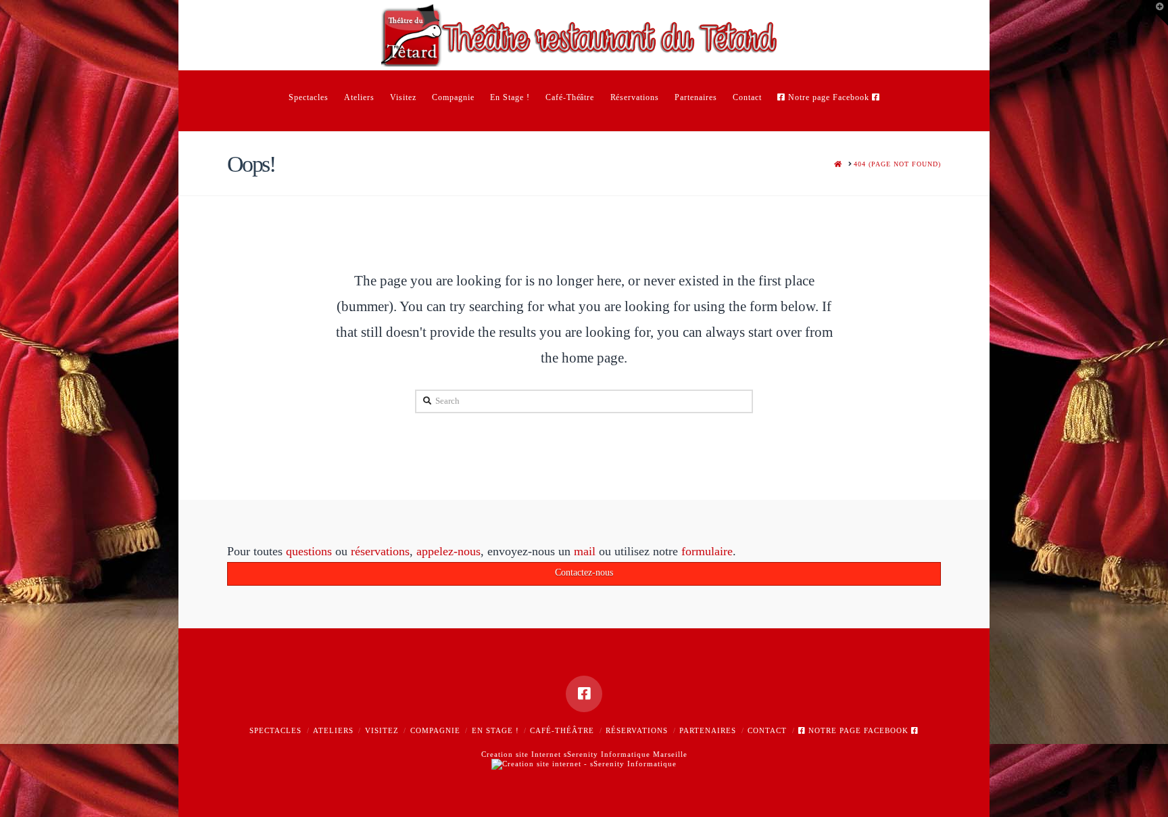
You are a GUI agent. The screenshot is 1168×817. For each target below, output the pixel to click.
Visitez (382, 730)
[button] (1155, 13)
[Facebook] (584, 694)
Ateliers (333, 730)
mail (584, 551)
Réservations (637, 730)
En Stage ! (495, 730)
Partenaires (707, 730)
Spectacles (275, 730)
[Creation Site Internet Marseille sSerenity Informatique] (584, 764)
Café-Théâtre (562, 730)
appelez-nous (448, 551)
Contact (767, 730)
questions (309, 551)
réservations (380, 551)
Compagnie (435, 730)
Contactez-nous (584, 572)
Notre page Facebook (858, 730)
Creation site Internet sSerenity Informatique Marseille (584, 754)
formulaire (707, 551)
